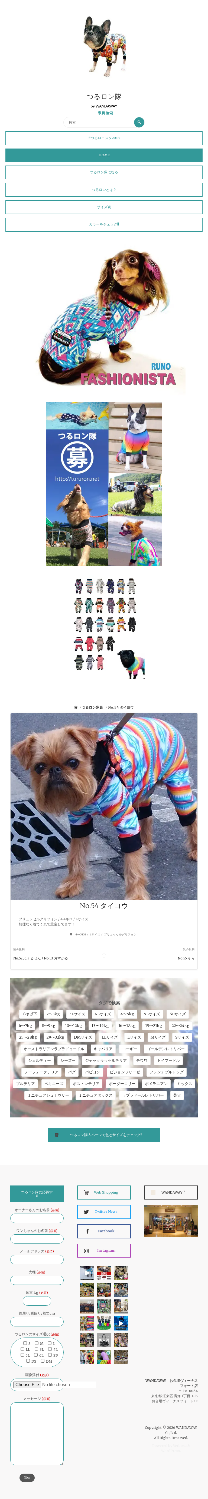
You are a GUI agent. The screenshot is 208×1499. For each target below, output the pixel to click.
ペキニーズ (53, 1083)
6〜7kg (25, 1025)
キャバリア (103, 1048)
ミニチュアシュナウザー (48, 1095)
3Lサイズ (77, 1014)
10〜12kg (73, 1025)
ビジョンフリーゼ (125, 1072)
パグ (72, 1072)
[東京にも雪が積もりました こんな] (87, 1273)
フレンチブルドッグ (167, 1072)
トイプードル (168, 1060)
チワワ (142, 1060)
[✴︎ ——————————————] (104, 1273)
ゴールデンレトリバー (166, 1048)
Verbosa (179, 1446)
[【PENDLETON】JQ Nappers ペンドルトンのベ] (87, 1306)
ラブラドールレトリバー (143, 1095)
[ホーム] (76, 707)
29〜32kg (55, 1037)
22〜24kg (181, 1025)
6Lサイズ (178, 1014)
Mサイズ (158, 1037)
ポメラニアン (156, 1083)
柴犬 (177, 1095)
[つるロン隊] (104, 46)
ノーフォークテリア (41, 1072)
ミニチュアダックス (96, 1095)
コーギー (129, 1048)
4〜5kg (80, 934)
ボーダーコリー (122, 1083)
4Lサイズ (103, 1014)
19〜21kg (153, 1025)
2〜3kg (53, 1014)
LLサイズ (110, 1037)
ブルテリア (25, 1083)
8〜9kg (49, 1025)
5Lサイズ (152, 1014)
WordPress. (171, 1451)
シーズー (68, 1060)
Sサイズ (182, 1037)
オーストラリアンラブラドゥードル (54, 1048)
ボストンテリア (86, 1083)
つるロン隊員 (92, 707)
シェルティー (39, 1060)
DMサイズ (83, 1037)
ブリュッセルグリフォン (120, 934)
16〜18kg (127, 1025)
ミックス (184, 1083)
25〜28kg (28, 1037)
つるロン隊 (104, 97)
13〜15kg (100, 1025)
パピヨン (92, 1072)
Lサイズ (95, 934)
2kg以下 (29, 1014)
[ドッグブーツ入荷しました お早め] (87, 1340)
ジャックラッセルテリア (106, 1060)
